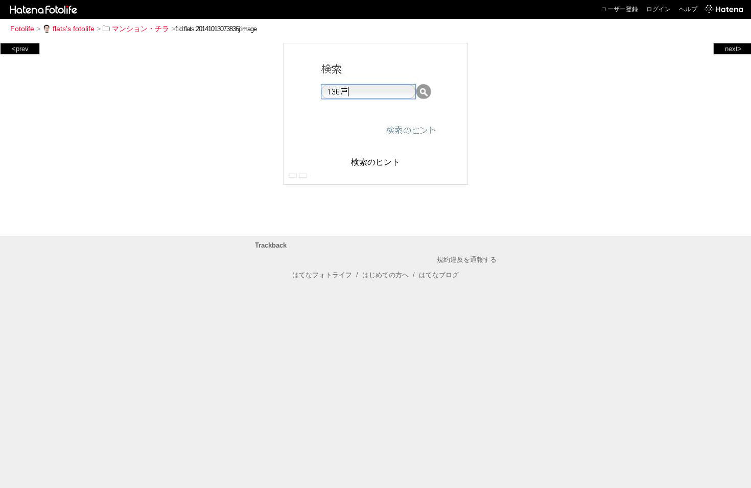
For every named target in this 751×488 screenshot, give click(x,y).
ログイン (658, 9)
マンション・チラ (140, 29)
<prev (20, 49)
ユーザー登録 (619, 9)
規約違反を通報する (467, 259)
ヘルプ (688, 9)
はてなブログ (439, 275)
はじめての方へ (385, 275)
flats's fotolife (74, 29)
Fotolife (22, 29)
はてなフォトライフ (322, 275)
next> (733, 49)
